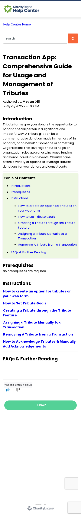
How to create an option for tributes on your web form (47, 208)
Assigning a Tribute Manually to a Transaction (42, 236)
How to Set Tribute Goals (36, 217)
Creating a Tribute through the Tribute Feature (46, 225)
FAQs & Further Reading (28, 252)
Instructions (19, 198)
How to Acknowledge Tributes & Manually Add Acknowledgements (39, 344)
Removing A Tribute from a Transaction (47, 244)
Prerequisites (21, 192)
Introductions (21, 186)
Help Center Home (17, 24)
